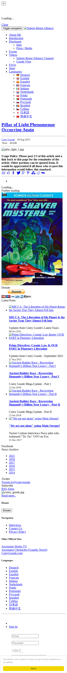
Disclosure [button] (15, 41)
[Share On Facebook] (13, 172)
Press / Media (24, 48)
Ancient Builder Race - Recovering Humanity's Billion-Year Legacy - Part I (34, 375)
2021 (12, 455)
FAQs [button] (12, 64)
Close (4, 24)
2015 (12, 469)
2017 (12, 462)
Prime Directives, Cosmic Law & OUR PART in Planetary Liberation (33, 347)
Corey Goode (8, 139)
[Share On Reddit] (38, 172)
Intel (19, 44)
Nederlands (27, 91)
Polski (24, 95)
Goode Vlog (23, 61)
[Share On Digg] (43, 172)
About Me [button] (15, 34)
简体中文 (26, 116)
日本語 (24, 112)
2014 (12, 472)
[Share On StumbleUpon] (33, 172)
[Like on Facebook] (8, 172)
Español (25, 81)
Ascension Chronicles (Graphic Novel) (24, 549)
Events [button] (13, 51)
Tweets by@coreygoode (15, 482)
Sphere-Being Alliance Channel (35, 58)
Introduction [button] (16, 38)
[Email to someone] (3, 172)
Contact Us (15, 528)
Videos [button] (13, 54)
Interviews (15, 525)
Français (25, 85)
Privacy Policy (17, 531)
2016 (12, 465)
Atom (10, 488)
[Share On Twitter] (18, 172)
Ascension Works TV (14, 546)
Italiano (24, 88)
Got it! (33, 668)
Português (26, 98)
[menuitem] (41, 45)
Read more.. (8, 495)
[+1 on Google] (23, 172)
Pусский (25, 102)
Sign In (13, 626)
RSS (4, 488)
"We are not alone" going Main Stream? (34, 425)
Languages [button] (15, 71)
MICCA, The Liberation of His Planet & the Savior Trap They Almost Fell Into (37, 319)
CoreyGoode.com (12, 553)
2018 (12, 459)
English (24, 78)
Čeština (24, 108)
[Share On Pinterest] (28, 172)
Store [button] (12, 68)
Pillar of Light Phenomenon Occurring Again (28, 127)
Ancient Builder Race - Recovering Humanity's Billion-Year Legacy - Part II (34, 403)
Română (25, 105)
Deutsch (25, 75)
